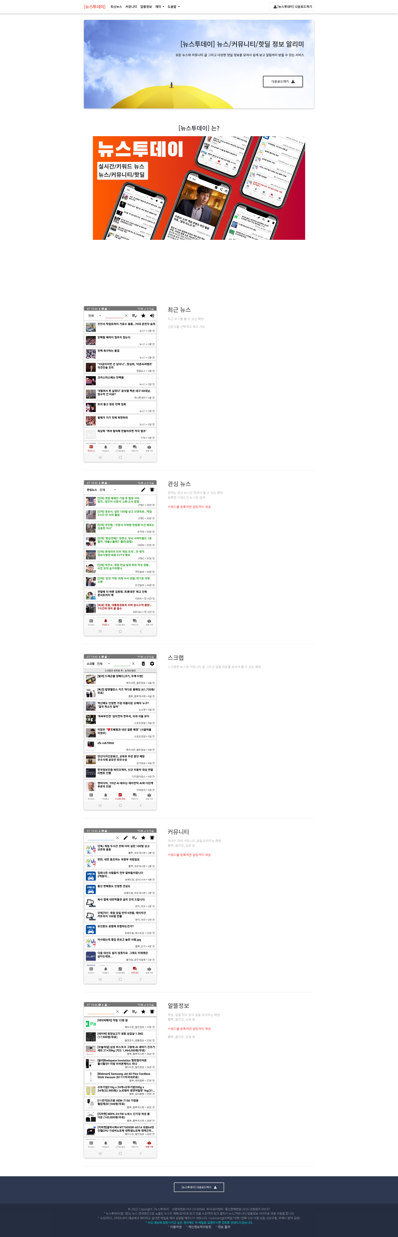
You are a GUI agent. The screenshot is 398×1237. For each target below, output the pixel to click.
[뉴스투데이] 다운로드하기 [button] (197, 1187)
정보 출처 (224, 1227)
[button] (160, 7)
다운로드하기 (281, 81)
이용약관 (176, 1227)
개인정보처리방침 (199, 1227)
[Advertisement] (199, 271)
